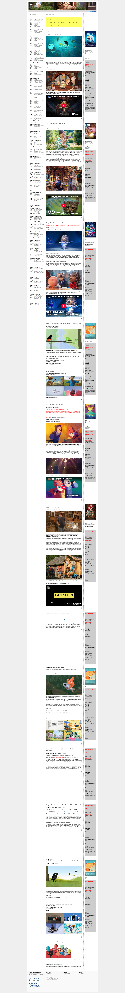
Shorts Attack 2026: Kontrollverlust (37, 161)
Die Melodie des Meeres (38, 20)
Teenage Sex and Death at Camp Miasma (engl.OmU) (38, 28)
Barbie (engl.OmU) (37, 278)
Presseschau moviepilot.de (90, 242)
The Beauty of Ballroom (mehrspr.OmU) (38, 203)
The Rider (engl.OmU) (37, 212)
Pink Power (36, 241)
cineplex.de (88, 62)
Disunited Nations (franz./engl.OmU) (37, 195)
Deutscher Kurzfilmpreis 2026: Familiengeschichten (39, 126)
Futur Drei (35, 143)
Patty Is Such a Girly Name (38, 268)
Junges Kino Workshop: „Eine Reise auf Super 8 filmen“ (39, 296)
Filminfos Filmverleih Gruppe (90, 421)
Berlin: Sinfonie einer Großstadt (37, 189)
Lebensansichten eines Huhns (39, 35)
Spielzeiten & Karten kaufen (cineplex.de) (54, 34)
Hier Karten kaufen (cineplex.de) (52, 327)
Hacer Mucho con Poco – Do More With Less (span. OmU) (39, 272)
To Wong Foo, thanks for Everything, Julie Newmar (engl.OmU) (38, 265)
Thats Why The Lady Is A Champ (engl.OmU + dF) (38, 112)
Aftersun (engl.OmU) (37, 74)
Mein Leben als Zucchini (38, 231)
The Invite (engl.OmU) (37, 22)
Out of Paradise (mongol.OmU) (36, 165)
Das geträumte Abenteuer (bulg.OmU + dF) (38, 197)
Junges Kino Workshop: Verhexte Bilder (38, 245)
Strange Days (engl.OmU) (38, 154)
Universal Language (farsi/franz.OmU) (37, 186)
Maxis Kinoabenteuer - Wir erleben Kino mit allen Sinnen (39, 301)
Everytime (35, 36)
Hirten (35, 193)
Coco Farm (36, 196)
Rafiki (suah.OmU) (37, 304)
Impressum (49, 974)
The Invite (35, 25)
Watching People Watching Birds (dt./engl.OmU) (38, 223)
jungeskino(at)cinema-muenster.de (59, 417)
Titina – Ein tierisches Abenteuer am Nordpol (37, 298)
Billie (34, 173)
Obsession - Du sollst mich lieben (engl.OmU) (38, 32)
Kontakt (82, 973)
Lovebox (35, 190)
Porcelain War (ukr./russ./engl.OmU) (37, 287)
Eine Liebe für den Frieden (38, 129)
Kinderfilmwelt (88, 57)
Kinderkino (66, 974)
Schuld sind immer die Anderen (39, 236)
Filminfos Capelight (89, 141)
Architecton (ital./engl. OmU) (38, 238)
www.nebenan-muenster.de (57, 964)
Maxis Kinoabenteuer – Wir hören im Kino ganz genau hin (39, 152)
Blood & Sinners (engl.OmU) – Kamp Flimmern (39, 111)
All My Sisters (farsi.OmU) (38, 21)
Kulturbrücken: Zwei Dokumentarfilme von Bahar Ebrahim (38, 228)
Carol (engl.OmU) (37, 290)
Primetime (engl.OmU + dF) (38, 198)
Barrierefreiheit (49, 973)
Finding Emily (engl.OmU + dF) (39, 138)
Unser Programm (67, 973)
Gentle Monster (36, 170)
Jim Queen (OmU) (37, 214)
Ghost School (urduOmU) (38, 113)
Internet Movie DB (89, 51)
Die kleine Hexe (36, 246)
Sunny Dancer (36, 51)
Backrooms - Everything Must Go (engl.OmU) (39, 30)
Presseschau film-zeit (89, 52)
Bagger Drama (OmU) (37, 169)
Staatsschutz (36, 24)
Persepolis (35, 153)
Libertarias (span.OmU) (38, 209)
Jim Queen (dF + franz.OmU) (39, 224)
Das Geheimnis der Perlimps (39, 174)
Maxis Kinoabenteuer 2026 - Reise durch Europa (38, 275)
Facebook (82, 974)
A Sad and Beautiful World (38, 19)
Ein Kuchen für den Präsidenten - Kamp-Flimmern (39, 27)
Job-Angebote (49, 977)
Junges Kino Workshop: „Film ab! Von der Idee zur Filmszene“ (39, 282)
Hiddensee (35, 65)
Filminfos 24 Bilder (89, 50)
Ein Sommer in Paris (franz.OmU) (37, 158)
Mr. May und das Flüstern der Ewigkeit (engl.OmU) (39, 182)
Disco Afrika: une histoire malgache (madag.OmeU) (38, 218)
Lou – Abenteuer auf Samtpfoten (37, 119)
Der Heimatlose (36, 23)
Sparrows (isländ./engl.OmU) (39, 254)
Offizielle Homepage (89, 341)
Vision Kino (87, 58)
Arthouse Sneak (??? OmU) (38, 105)
